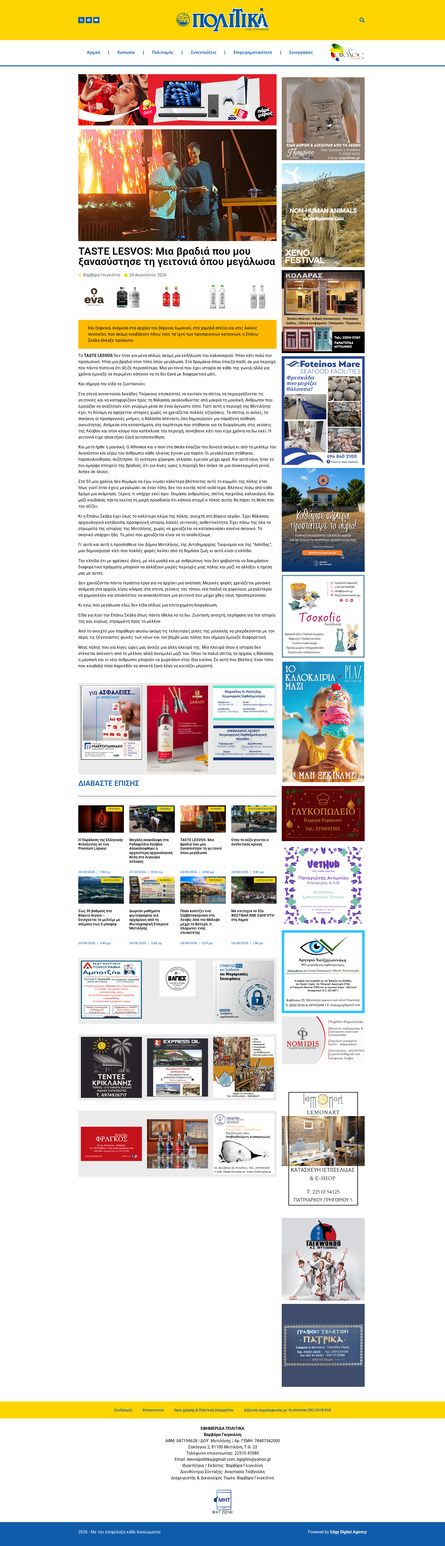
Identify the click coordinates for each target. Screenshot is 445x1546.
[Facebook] (89, 20)
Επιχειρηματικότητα (253, 52)
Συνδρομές (123, 1410)
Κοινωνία (126, 52)
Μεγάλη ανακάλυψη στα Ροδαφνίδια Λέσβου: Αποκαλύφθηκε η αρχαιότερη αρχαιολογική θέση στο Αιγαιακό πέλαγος (151, 851)
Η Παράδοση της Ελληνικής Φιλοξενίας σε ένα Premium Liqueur (100, 844)
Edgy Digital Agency (348, 1532)
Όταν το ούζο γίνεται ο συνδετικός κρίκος (250, 842)
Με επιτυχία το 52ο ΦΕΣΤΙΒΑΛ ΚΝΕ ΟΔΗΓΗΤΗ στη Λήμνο (252, 915)
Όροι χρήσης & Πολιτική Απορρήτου (204, 1410)
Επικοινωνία (153, 1410)
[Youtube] (96, 20)
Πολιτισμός (162, 52)
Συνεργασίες (301, 52)
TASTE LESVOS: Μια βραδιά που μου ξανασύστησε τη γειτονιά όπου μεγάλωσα (201, 846)
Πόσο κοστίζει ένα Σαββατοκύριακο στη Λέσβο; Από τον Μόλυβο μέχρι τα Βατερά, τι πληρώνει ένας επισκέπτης (200, 922)
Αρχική (93, 52)
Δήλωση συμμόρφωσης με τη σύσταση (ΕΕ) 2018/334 (287, 1410)
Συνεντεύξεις (203, 52)
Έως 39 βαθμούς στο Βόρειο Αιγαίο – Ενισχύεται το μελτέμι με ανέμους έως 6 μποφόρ (99, 917)
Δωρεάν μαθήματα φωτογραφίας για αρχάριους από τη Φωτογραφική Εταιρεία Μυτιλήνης (148, 919)
